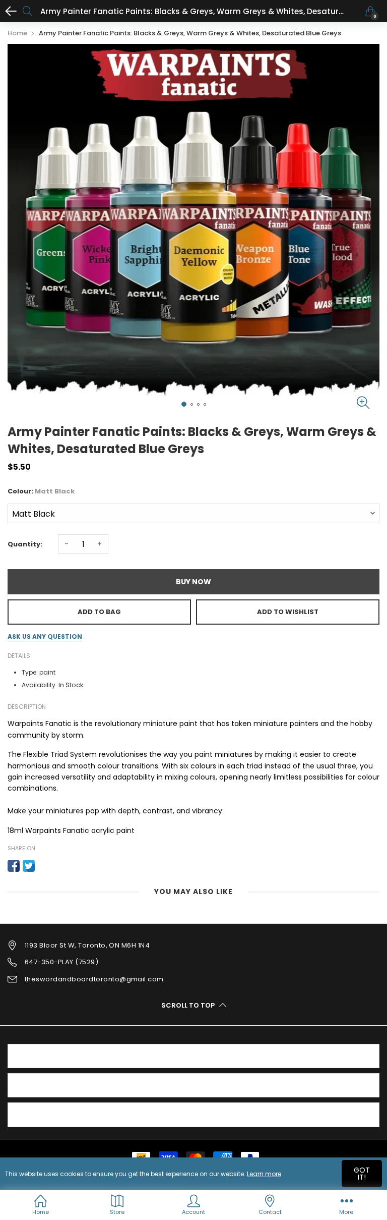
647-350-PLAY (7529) (61, 962)
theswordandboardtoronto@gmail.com (94, 979)
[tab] (193, 1056)
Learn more (264, 1174)
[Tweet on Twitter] (29, 866)
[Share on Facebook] (14, 866)
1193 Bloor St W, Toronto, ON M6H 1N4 (87, 945)
